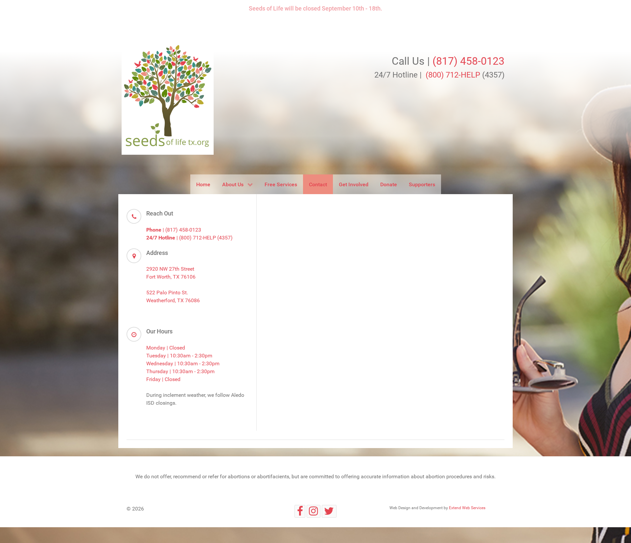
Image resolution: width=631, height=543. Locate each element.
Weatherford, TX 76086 (173, 300)
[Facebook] (299, 511)
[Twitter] (329, 511)
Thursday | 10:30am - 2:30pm (180, 371)
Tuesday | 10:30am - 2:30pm (179, 355)
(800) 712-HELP (452, 74)
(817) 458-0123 (468, 61)
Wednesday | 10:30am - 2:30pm (183, 363)
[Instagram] (313, 511)
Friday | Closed (163, 379)
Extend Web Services (467, 508)
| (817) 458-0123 (173, 230)
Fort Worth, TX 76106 (171, 277)
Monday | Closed (165, 348)
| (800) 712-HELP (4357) (189, 238)
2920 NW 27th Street (170, 269)
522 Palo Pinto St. (167, 292)
